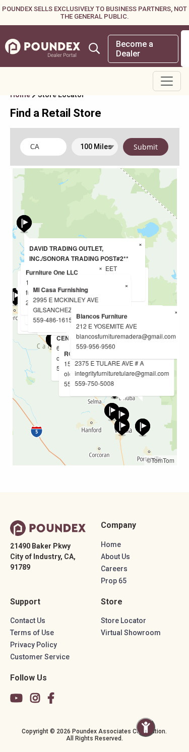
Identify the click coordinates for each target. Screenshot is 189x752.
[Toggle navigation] (167, 81)
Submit (146, 147)
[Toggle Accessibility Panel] (145, 727)
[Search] (94, 48)
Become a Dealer (134, 48)
